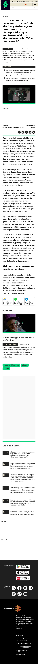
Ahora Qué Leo (26, 8)
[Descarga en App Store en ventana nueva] (22, 574)
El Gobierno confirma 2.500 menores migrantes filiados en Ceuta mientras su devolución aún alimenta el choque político (22, 454)
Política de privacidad (23, 638)
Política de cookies (22, 640)
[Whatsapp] (25, 590)
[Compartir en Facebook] (23, 133)
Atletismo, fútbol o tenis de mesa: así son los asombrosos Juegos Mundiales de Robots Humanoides (22, 512)
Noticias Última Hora (11, 365)
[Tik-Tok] (19, 596)
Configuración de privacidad (25, 646)
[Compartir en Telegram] (30, 133)
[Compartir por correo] (33, 133)
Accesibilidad (20, 654)
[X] (19, 133)
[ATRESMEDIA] (19, 608)
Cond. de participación (23, 643)
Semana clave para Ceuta (26, 1)
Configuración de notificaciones (21, 651)
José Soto (6, 125)
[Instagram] (14, 596)
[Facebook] (19, 590)
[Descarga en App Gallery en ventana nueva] (23, 580)
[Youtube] (25, 596)
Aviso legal (19, 635)
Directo (25, 365)
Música (6, 369)
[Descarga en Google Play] (23, 568)
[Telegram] (31, 590)
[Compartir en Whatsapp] (26, 133)
